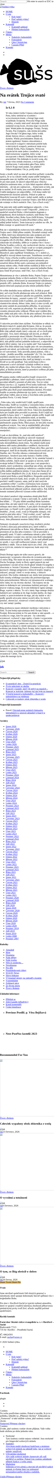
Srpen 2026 (11, 726)
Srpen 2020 (11, 908)
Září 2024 (10, 782)
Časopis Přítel (18, 45)
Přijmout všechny (17, 1423)
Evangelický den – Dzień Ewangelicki (23, 683)
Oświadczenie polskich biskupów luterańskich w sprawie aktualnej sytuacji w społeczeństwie (25, 713)
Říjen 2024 (11, 780)
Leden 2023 (11, 834)
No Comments (27, 102)
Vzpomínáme (12, 980)
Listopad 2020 (12, 900)
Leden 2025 (11, 772)
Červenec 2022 (13, 849)
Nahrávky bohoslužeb (22, 37)
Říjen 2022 (11, 841)
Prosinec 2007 (12, 938)
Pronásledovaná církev (16, 970)
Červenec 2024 (13, 788)
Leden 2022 (11, 864)
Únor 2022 (11, 862)
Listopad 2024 (12, 777)
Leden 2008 (11, 936)
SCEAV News (12, 973)
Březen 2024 (11, 798)
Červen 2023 (12, 821)
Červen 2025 (12, 759)
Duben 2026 (11, 736)
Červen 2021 (12, 882)
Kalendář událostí (20, 27)
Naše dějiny (11, 957)
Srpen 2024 (11, 785)
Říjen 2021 (11, 872)
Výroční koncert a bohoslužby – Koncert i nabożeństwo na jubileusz (25, 695)
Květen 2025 (12, 762)
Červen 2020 (12, 913)
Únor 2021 (11, 892)
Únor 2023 (11, 831)
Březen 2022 (11, 859)
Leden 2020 (11, 926)
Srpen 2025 (11, 754)
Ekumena (10, 955)
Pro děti (9, 968)
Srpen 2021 (11, 877)
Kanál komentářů (13, 1004)
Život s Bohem (7, 88)
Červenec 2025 (13, 757)
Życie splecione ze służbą (17, 686)
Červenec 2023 (13, 818)
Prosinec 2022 (12, 836)
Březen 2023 (11, 829)
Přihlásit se (11, 999)
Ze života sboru (13, 985)
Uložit (3, 1476)
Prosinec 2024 (12, 775)
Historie (15, 22)
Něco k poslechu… (14, 962)
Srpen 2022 (11, 846)
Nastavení (5, 1423)
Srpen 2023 (11, 816)
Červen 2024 (12, 790)
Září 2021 (10, 875)
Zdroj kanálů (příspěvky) (17, 1002)
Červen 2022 (12, 852)
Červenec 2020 (13, 910)
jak (4, 102)
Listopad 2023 (12, 808)
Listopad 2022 (12, 839)
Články (9, 32)
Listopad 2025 (12, 749)
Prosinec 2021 (12, 867)
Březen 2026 (11, 739)
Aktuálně (10, 950)
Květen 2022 (12, 854)
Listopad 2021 (12, 869)
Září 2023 (10, 813)
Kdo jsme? (16, 16)
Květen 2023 (12, 823)
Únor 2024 (11, 800)
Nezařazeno (11, 965)
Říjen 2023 (11, 811)
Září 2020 (10, 905)
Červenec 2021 (13, 880)
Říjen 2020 (11, 903)
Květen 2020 (12, 915)
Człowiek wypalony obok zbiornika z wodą (26, 699)
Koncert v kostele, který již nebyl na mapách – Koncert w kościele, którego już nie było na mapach (29, 690)
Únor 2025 (11, 770)
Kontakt (9, 47)
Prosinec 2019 (12, 928)
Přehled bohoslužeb (20, 29)
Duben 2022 (11, 857)
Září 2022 (10, 844)
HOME (9, 11)
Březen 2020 (11, 921)
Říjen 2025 (11, 752)
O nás (8, 14)
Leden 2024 (11, 803)
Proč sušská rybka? (20, 19)
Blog (8, 952)
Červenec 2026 (13, 729)
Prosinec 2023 (12, 805)
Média (9, 34)
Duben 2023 (11, 826)
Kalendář (10, 24)
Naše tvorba (11, 960)
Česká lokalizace (13, 1007)
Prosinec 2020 (12, 898)
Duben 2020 (11, 918)
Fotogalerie (17, 39)
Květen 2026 (12, 734)
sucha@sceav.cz (14, 1337)
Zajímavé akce (12, 983)
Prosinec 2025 (12, 747)
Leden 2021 (11, 895)
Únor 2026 (11, 742)
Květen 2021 (12, 885)
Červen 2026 (12, 731)
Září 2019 (10, 931)
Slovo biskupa (12, 975)
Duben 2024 (11, 795)
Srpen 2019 (11, 933)
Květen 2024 (12, 793)
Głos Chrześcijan (19, 42)
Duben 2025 (11, 765)
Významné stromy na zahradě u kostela (23, 978)
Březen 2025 (11, 767)
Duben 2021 (11, 887)
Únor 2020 (11, 923)
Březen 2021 (11, 890)
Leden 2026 (11, 744)
